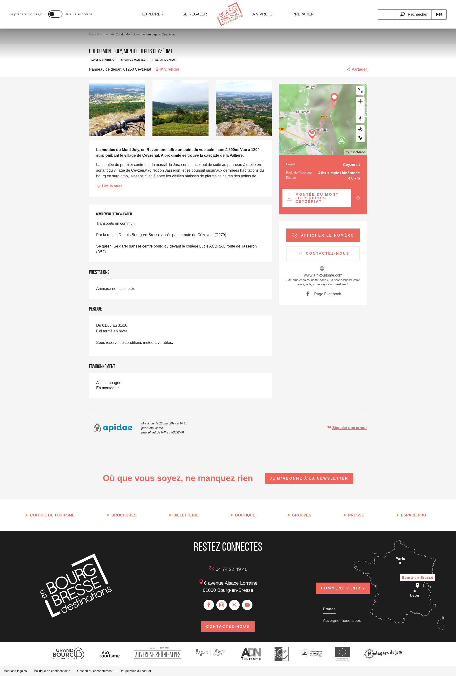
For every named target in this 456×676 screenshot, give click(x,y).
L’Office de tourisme (52, 515)
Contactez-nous (228, 626)
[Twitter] (234, 605)
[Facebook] (209, 605)
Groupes (301, 515)
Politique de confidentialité (52, 671)
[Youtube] (247, 605)
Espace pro (413, 515)
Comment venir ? (343, 588)
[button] (413, 12)
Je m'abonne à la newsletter (309, 478)
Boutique (245, 515)
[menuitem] (153, 14)
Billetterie (185, 515)
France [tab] (329, 609)
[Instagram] (221, 605)
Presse (356, 515)
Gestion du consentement (95, 671)
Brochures (124, 515)
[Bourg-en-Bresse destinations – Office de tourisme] (76, 616)
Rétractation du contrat (135, 671)
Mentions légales (15, 671)
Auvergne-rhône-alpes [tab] (342, 620)
